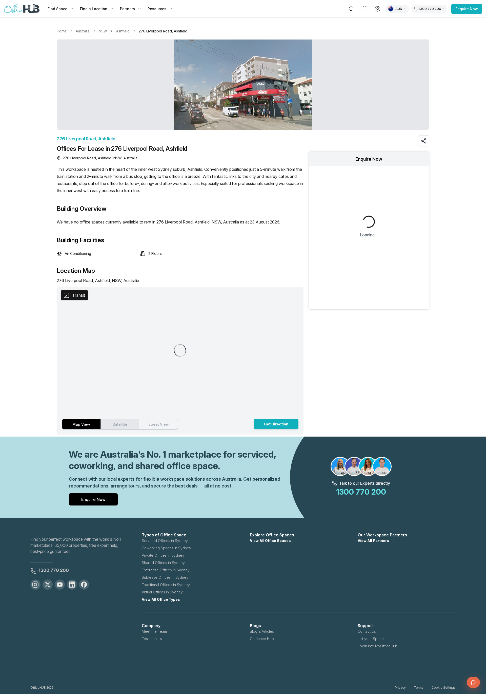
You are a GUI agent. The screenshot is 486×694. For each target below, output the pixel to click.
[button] (243, 84)
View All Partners (373, 540)
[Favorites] (364, 9)
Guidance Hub (262, 638)
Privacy (400, 687)
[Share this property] (423, 140)
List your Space (371, 638)
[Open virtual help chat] (473, 682)
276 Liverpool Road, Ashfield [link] (163, 31)
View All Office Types (161, 599)
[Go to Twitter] (48, 584)
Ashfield (123, 31)
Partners (127, 9)
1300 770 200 (53, 570)
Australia (83, 31)
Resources (157, 9)
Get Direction (276, 424)
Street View (158, 424)
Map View (81, 424)
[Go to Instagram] (35, 584)
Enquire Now (466, 9)
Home (62, 31)
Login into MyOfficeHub (377, 646)
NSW (103, 31)
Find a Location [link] (93, 9)
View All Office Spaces (270, 540)
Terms (418, 687)
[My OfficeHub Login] (377, 9)
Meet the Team (154, 631)
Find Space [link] (57, 9)
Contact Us (367, 631)
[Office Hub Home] (21, 9)
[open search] (351, 9)
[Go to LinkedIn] (72, 584)
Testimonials (152, 638)
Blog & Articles (262, 631)
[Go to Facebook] (84, 584)
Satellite (120, 424)
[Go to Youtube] (60, 584)
